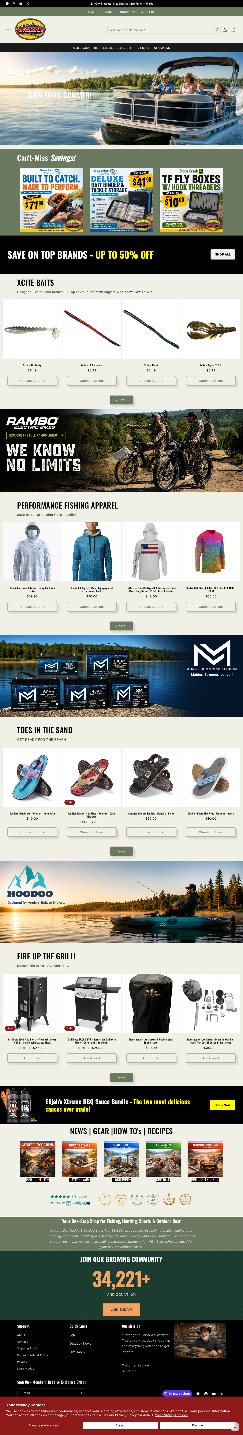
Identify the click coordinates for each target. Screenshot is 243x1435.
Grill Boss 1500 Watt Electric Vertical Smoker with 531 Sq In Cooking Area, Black (32, 1041)
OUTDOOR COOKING (205, 1179)
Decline (197, 1425)
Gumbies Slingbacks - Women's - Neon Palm (32, 813)
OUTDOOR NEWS (37, 1179)
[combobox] (164, 29)
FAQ (72, 1335)
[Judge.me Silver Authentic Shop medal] (137, 1199)
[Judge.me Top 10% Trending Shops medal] (185, 1199)
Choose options (32, 380)
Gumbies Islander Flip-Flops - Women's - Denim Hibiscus (91, 815)
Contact (94, 11)
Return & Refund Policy (32, 1355)
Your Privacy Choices (171, 1415)
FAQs (108, 11)
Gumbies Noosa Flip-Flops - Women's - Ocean (211, 813)
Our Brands (81, 47)
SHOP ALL (223, 254)
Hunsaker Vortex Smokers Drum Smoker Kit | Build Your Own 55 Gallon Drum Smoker (210, 1041)
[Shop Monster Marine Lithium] (121, 676)
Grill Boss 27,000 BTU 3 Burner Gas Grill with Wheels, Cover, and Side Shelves (92, 1041)
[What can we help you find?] (217, 30)
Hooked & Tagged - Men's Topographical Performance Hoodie (92, 589)
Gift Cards (162, 47)
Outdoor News (126, 11)
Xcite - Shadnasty (32, 365)
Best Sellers (103, 47)
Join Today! (121, 1309)
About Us (148, 11)
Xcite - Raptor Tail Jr (211, 365)
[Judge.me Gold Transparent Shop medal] (105, 1199)
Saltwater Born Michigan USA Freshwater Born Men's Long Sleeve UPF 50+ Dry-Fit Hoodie (151, 589)
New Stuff (124, 47)
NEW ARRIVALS (79, 1179)
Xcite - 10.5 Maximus (92, 365)
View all (122, 400)
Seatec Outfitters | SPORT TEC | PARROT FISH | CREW (210, 589)
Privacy (22, 1361)
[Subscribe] (81, 1393)
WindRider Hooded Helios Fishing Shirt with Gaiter (32, 589)
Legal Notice (25, 1368)
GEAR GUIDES (121, 1179)
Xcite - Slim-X (151, 365)
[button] (8, 30)
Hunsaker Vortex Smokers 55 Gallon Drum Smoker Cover (151, 1041)
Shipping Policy (27, 1348)
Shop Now (223, 1105)
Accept (120, 1425)
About (21, 1335)
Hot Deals (143, 47)
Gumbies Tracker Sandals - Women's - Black (151, 813)
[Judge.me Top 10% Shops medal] (169, 1199)
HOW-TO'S (163, 1179)
